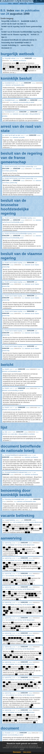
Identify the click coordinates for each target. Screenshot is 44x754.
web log (23, 3)
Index (10, 10)
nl (36, 1)
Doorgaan (17, 752)
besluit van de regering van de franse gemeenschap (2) (21, 27)
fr (41, 1)
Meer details (27, 752)
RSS (9, 3)
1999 (26, 13)
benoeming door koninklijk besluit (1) (16, 42)
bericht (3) (35, 34)
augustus (16, 13)
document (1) (6, 47)
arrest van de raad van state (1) (13, 23)
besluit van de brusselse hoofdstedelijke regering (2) (21, 31)
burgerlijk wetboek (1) (10, 21)
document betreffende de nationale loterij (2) (19, 39)
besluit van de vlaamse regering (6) (15, 34)
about (15, 3)
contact (32, 3)
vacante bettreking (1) (10, 45)
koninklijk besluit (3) (29, 21)
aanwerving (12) (27, 45)
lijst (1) (4, 37)
